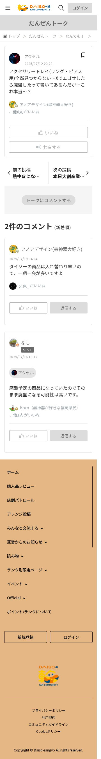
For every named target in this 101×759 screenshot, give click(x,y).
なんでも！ (75, 36)
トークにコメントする (48, 200)
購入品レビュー (21, 486)
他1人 (18, 415)
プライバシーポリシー (48, 710)
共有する (52, 147)
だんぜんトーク (42, 36)
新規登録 (25, 637)
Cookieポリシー (48, 731)
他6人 (18, 111)
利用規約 (48, 717)
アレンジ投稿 (19, 514)
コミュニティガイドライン (48, 724)
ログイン (80, 8)
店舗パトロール (21, 500)
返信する (68, 308)
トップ (14, 36)
